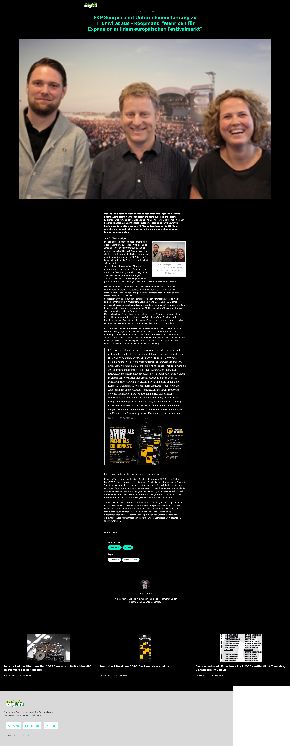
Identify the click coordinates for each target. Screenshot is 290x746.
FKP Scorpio (114, 560)
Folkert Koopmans (130, 560)
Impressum (38, 736)
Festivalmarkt (115, 547)
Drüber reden (117, 238)
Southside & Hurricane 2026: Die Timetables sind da (134, 666)
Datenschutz (27, 736)
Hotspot (128, 547)
